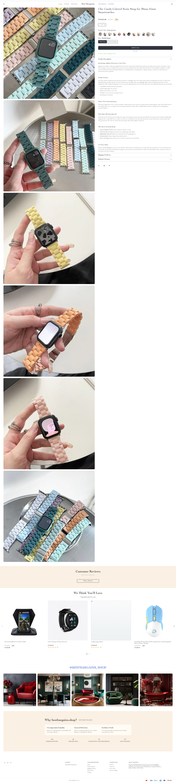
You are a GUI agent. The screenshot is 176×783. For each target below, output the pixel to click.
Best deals (74, 4)
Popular (66, 4)
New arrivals (102, 4)
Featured (111, 4)
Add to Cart (135, 48)
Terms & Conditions (113, 770)
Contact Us (111, 766)
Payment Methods (91, 766)
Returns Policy (90, 770)
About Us (111, 764)
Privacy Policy (112, 768)
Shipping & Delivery (91, 768)
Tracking (89, 772)
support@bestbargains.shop (71, 764)
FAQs (88, 764)
